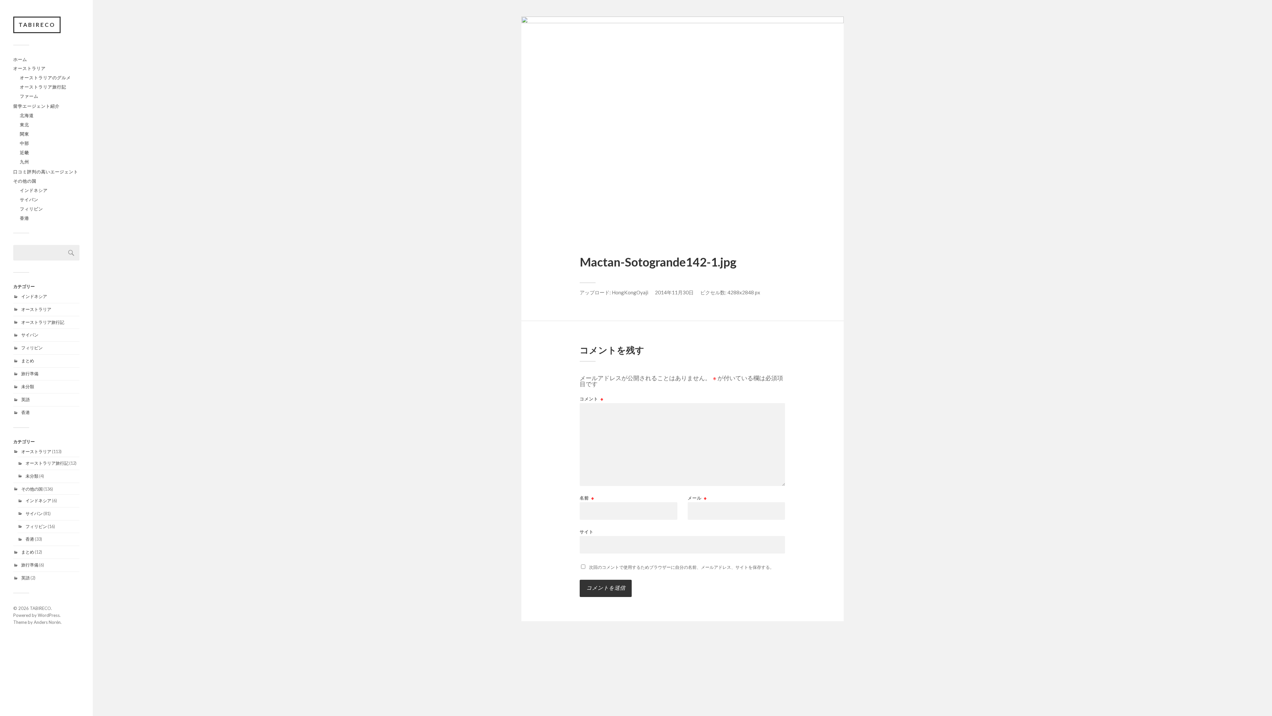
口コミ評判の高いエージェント (45, 171)
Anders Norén (47, 622)
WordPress (49, 615)
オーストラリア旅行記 (43, 87)
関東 (24, 134)
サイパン (29, 199)
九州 (24, 161)
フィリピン (31, 208)
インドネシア (34, 190)
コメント (592, 399)
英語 (25, 399)
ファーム (29, 96)
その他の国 (24, 181)
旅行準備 (29, 373)
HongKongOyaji (630, 292)
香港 (24, 218)
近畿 (24, 152)
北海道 (27, 115)
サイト (587, 531)
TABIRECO (37, 24)
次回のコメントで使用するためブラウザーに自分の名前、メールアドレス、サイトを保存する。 (681, 567)
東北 (24, 124)
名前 (587, 498)
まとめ (27, 360)
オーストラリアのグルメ (45, 77)
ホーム (20, 59)
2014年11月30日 (674, 292)
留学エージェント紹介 (36, 106)
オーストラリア (29, 68)
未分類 (27, 386)
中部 (24, 143)
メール (697, 498)
